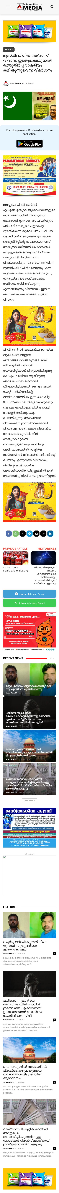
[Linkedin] (50, 534)
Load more (28, 800)
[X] (23, 534)
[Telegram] (29, 534)
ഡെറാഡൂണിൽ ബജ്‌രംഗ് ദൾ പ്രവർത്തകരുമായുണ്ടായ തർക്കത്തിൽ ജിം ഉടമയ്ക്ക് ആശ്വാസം (29, 752)
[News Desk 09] (6, 83)
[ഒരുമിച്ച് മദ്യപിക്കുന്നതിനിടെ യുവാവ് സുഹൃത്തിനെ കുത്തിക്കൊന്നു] (29, 679)
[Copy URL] (43, 534)
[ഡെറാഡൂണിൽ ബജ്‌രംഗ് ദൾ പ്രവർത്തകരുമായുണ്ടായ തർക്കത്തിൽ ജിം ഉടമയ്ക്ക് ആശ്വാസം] (29, 746)
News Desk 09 (17, 83)
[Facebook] (9, 534)
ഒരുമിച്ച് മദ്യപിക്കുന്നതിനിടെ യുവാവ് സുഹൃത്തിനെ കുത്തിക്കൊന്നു (28, 687)
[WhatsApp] (16, 534)
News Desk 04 (11, 693)
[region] (29, 32)
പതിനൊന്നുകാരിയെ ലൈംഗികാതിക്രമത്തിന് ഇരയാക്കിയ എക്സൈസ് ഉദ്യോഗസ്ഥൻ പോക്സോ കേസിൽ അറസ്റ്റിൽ (28, 717)
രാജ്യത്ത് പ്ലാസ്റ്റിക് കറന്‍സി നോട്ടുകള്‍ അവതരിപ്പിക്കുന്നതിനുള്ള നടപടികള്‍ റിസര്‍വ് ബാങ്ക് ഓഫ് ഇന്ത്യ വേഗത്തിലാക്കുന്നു (29, 784)
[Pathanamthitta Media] (29, 7)
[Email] (36, 534)
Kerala (9, 49)
